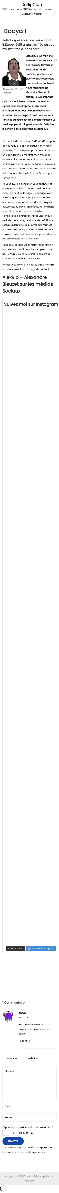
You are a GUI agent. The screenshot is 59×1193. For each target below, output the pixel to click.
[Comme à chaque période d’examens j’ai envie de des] (31, 548)
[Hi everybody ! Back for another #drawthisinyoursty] (31, 928)
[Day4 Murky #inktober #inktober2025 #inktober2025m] (31, 422)
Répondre (24, 1040)
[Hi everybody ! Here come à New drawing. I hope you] (31, 738)
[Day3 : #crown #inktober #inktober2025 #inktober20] (31, 453)
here (36, 49)
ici (35, 45)
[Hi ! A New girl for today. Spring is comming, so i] (31, 833)
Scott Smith (9, 177)
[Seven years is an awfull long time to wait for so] (31, 675)
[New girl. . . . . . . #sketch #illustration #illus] (31, 770)
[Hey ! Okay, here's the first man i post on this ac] (31, 865)
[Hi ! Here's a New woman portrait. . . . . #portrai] (31, 802)
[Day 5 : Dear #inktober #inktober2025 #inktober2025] (31, 390)
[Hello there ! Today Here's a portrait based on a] (31, 896)
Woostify (29, 1181)
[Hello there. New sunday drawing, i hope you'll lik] (31, 707)
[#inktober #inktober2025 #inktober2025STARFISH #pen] (31, 327)
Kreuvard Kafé (16, 249)
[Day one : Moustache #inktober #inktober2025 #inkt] (31, 517)
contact (44, 269)
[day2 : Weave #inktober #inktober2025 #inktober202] (31, 485)
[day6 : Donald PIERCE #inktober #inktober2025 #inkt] (31, 359)
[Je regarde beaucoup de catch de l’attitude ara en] (31, 612)
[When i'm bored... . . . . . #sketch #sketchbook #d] (31, 643)
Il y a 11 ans (24, 1017)
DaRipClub (31, 4)
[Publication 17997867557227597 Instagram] (31, 580)
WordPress (44, 141)
